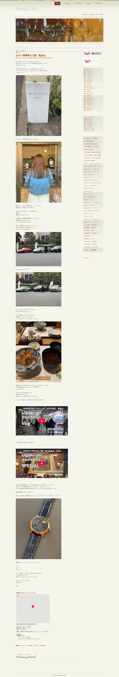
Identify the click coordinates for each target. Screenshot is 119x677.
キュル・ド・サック (92, 172)
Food (38, 58)
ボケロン (97, 210)
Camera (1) (89, 73)
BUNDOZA (89, 141)
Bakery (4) (89, 69)
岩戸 (94, 227)
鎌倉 (87, 249)
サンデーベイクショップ (93, 183)
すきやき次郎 (90, 160)
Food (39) (89, 80)
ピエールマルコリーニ (92, 208)
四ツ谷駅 (36, 645)
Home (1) (89, 90)
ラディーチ (89, 219)
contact (64, 675)
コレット (89, 177)
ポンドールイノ (90, 213)
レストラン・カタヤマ (92, 222)
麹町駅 (30, 645)
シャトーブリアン (91, 185)
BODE (96, 138)
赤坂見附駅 (42, 645)
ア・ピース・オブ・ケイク (93, 163)
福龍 (95, 241)
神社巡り (88, 241)
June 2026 (89, 121)
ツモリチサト (90, 197)
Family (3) (89, 77)
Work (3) (89, 110)
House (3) (89, 91)
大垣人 (18, 52)
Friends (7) (89, 82)
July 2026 (89, 119)
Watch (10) (89, 108)
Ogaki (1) (89, 95)
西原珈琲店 (88, 247)
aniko (88, 138)
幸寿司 (88, 230)
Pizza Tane (89, 155)
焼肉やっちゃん (90, 238)
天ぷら (26, 645)
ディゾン (89, 200)
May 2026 (89, 123)
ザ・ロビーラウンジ (92, 180)
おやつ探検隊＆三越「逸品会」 (31, 55)
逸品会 (20, 654)
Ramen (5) (89, 97)
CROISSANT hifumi (92, 144)
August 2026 (90, 117)
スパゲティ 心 (90, 188)
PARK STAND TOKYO (93, 152)
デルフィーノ (90, 202)
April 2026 (89, 125)
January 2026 (90, 130)
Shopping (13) (90, 99)
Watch (51, 58)
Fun (33, 58)
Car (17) (89, 75)
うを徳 (98, 155)
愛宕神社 (88, 233)
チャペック (89, 194)
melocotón (89, 149)
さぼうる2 (97, 158)
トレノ (99, 202)
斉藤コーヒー (97, 233)
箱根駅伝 (88, 244)
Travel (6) (89, 104)
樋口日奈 (88, 236)
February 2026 (90, 129)
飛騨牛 (94, 250)
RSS (87, 258)
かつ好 (88, 158)
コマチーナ (89, 174)
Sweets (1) (89, 101)
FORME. (89, 147)
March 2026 (90, 127)
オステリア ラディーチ (93, 166)
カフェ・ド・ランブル (92, 169)
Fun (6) (89, 84)
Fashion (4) (90, 78)
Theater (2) (89, 103)
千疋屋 (95, 224)
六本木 (88, 224)
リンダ (97, 219)
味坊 (87, 227)
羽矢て (95, 244)
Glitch (97, 147)
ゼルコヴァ (89, 191)
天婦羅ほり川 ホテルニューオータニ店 (25, 593)
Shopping (44, 58)
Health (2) (89, 86)
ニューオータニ (27, 654)
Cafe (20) (89, 71)
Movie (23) (90, 93)
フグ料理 (88, 211)
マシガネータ (89, 216)
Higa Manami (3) (91, 88)
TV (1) (88, 106)
